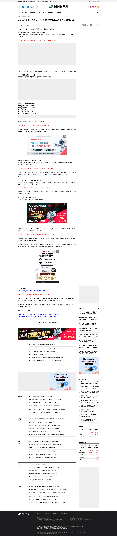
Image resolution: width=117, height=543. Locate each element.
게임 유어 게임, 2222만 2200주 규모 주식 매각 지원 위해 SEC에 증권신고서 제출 (46, 434)
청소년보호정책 (47, 513)
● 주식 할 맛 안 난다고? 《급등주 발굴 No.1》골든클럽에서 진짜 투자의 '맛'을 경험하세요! (40, 314)
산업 (44, 12)
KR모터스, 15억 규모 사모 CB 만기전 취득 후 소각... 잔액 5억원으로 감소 (44, 406)
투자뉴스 (58, 12)
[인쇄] (98, 25)
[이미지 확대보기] (64, 136)
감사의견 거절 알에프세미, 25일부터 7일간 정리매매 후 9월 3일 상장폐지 (44, 402)
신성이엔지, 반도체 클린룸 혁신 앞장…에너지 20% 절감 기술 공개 (43, 457)
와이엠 (27, 291)
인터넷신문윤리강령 (63, 513)
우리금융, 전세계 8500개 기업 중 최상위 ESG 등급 (40, 480)
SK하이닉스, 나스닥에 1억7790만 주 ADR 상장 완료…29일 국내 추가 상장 (45, 348)
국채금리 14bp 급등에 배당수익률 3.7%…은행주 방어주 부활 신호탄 (43, 496)
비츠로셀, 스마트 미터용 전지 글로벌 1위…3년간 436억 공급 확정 (43, 451)
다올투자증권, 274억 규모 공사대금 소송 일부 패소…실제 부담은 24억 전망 (45, 399)
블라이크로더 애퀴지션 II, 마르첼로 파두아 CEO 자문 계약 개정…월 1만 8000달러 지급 (90, 392)
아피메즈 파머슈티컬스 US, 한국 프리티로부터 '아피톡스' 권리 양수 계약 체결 (90, 387)
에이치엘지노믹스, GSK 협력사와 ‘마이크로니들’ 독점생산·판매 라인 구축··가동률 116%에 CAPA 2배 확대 (88, 341)
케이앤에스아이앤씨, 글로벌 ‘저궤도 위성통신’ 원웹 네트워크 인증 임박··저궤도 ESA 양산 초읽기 (88, 318)
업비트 (89, 445)
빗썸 (82, 445)
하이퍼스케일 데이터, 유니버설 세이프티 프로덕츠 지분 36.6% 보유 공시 (44, 425)
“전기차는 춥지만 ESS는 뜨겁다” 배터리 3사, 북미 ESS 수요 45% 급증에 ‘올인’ (46, 499)
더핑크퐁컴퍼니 (21, 291)
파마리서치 (38, 291)
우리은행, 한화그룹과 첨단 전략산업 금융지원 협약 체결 (40, 464)
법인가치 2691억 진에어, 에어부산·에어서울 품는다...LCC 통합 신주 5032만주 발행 (47, 409)
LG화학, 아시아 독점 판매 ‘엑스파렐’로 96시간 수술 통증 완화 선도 (43, 447)
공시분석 (24, 12)
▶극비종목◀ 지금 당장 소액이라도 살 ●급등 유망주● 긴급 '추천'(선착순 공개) (38, 316)
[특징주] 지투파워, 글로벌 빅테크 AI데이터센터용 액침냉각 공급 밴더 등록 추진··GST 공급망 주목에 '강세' (88, 324)
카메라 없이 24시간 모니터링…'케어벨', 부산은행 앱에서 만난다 (42, 470)
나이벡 (43, 291)
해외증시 (32, 12)
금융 (39, 12)
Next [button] (37, 7)
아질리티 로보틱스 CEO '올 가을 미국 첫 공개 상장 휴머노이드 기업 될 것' (43, 1)
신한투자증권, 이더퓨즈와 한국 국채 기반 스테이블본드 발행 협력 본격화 (44, 467)
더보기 (19, 398)
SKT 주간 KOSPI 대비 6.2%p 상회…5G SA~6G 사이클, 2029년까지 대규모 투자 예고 (48, 489)
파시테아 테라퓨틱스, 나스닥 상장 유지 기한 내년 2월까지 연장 (89, 415)
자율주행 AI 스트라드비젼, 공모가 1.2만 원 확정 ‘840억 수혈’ (42, 351)
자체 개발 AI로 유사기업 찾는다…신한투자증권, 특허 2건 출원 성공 (43, 473)
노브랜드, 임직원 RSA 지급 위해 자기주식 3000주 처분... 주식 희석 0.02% (45, 412)
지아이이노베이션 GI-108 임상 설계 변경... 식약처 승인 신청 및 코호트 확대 (45, 360)
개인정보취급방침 (40, 513)
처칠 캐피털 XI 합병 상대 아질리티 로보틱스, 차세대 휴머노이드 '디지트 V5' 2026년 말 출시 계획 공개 (90, 401)
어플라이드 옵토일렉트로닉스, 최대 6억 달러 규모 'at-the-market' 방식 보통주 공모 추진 (90, 382)
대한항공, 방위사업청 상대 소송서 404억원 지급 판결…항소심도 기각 (43, 396)
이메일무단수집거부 (55, 513)
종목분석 (50, 12)
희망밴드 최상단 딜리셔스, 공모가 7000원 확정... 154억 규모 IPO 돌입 (44, 345)
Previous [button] (19, 7)
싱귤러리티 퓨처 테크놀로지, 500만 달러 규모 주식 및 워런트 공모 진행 (89, 420)
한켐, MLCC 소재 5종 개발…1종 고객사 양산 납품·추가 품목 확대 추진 (88, 329)
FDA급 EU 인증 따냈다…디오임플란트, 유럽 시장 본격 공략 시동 (42, 454)
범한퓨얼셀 (32, 291)
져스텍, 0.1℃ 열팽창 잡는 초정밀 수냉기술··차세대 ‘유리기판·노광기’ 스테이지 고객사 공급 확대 (88, 312)
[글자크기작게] (94, 25)
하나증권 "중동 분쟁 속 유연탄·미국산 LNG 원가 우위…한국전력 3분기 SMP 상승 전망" (47, 493)
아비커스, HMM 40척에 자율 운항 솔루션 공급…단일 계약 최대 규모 (43, 441)
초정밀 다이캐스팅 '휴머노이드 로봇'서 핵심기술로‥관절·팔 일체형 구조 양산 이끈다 (88, 352)
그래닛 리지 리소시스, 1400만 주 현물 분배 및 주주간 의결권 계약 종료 (44, 428)
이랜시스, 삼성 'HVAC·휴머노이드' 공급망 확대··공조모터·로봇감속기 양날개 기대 (88, 335)
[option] (50, 1)
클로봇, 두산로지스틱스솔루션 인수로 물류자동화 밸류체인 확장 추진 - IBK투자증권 (47, 357)
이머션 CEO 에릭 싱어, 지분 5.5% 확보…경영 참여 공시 (41, 422)
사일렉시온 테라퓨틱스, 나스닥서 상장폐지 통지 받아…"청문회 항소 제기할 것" (90, 396)
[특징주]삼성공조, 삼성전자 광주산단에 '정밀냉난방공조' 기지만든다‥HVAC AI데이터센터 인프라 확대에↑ (88, 346)
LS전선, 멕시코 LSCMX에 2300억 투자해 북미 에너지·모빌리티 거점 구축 (45, 444)
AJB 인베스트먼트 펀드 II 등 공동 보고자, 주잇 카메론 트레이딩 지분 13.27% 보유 (46, 419)
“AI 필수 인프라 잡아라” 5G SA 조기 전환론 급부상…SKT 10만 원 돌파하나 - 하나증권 (47, 502)
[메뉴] (19, 12)
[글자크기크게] (96, 25)
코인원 (95, 445)
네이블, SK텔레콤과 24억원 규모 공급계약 (38, 354)
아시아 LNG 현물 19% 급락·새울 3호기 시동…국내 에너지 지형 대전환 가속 (45, 486)
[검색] (98, 12)
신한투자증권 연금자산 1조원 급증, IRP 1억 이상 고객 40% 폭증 (42, 476)
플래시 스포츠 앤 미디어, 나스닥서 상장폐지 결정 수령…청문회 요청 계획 (89, 406)
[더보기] (98, 308)
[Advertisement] (32, 53)
